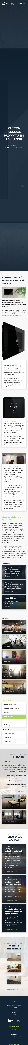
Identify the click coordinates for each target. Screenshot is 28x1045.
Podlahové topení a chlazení (11, 708)
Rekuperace (7, 720)
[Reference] (14, 957)
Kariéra (14, 1012)
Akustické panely (8, 725)
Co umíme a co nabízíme (14, 1005)
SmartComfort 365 (9, 733)
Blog (14, 1032)
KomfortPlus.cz (12, 145)
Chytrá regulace (8, 716)
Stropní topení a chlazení (11, 704)
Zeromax (6, 712)
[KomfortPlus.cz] (8, 3)
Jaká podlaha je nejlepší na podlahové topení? (13, 851)
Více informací (9, 607)
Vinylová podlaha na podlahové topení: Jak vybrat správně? (13, 911)
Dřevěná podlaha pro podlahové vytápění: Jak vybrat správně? (13, 882)
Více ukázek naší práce (12, 989)
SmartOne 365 (7, 737)
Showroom (14, 1007)
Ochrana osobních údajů (14, 1037)
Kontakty (14, 1015)
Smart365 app (10, 598)
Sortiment (7, 147)
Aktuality (14, 1030)
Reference (14, 1010)
